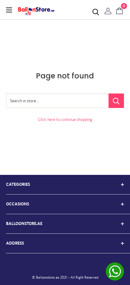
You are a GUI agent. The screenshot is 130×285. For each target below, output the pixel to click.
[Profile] (108, 9)
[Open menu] (9, 10)
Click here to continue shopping (65, 119)
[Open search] (96, 12)
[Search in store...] (116, 100)
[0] (120, 9)
